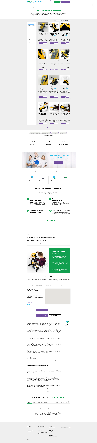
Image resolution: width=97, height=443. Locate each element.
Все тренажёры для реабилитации (39, 7)
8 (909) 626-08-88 (47, 0)
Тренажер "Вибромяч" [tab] (34, 402)
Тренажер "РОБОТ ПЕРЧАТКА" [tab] (67, 401)
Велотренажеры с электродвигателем (35, 133)
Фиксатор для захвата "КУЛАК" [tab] (45, 402)
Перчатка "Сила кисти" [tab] (29, 402)
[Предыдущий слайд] (1, 413)
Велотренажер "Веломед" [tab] (57, 402)
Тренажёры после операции (41, 426)
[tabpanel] (48, 237)
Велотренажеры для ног (63, 133)
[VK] (37, 1)
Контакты (51, 435)
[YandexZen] (40, 1)
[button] (57, 2)
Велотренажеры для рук (55, 133)
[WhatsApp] (35, 1)
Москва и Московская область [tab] (36, 285)
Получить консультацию (53, 436)
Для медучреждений (53, 427)
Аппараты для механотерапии (41, 427)
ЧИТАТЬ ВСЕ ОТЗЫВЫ (58, 397)
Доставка (51, 425)
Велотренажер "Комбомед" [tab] (62, 402)
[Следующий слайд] (95, 413)
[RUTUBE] (42, 1)
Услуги (50, 434)
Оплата (50, 426)
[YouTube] (38, 1)
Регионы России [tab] (48, 285)
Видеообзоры (51, 430)
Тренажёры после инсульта (30, 431)
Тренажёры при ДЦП (29, 426)
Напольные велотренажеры (48, 135)
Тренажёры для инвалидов (30, 430)
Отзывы (50, 431)
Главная (31, 7)
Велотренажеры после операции (46, 133)
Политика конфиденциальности (64, 439)
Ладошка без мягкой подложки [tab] (40, 402)
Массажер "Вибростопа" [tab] (51, 402)
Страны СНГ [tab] (60, 285)
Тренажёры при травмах (29, 427)
